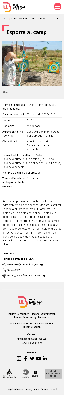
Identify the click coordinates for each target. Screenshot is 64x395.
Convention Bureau (44, 323)
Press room (44, 317)
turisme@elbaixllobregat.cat (32, 338)
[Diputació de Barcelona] (30, 373)
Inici (4, 18)
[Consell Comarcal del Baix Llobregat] (9, 373)
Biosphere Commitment (43, 314)
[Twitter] (32, 358)
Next (58, 63)
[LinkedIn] (45, 358)
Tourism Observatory (25, 317)
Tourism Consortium (18, 314)
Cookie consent (49, 389)
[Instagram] (18, 358)
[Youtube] (38, 358)
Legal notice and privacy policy (23, 389)
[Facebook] (25, 358)
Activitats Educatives (23, 18)
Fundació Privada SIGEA (18, 258)
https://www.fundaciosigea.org (26, 275)
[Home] (14, 7)
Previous (5, 63)
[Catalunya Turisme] (53, 373)
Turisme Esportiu (32, 327)
